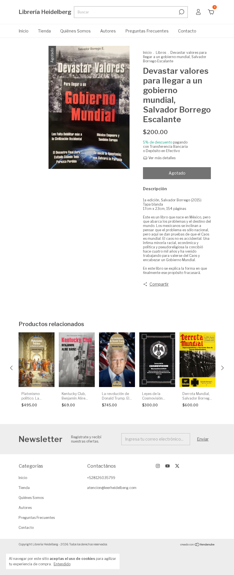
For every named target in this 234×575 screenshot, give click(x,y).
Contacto (187, 30)
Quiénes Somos (75, 30)
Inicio (24, 30)
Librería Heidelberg (45, 12)
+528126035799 (101, 478)
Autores (108, 30)
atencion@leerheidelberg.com (111, 488)
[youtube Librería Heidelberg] (167, 466)
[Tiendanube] (197, 545)
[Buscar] (181, 12)
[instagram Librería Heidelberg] (158, 466)
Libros (161, 52)
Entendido (62, 564)
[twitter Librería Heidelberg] (177, 466)
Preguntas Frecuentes (147, 30)
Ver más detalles (161, 158)
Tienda (44, 30)
